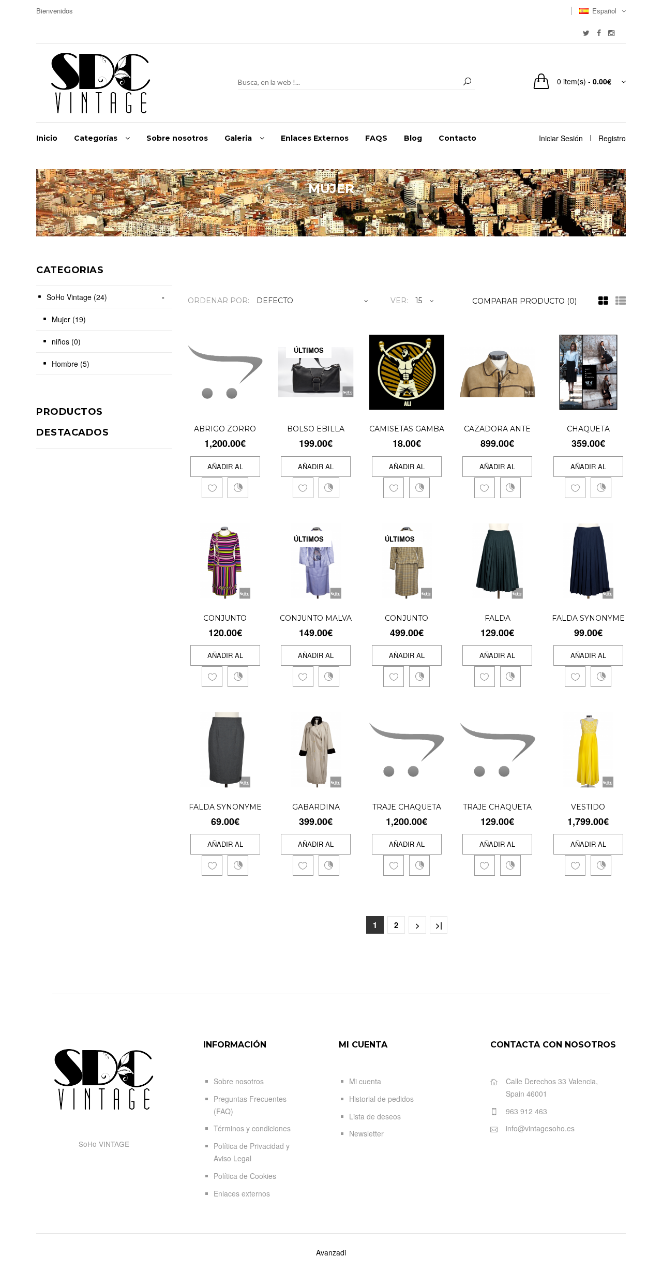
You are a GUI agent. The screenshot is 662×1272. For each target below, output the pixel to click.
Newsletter (366, 1133)
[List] (618, 301)
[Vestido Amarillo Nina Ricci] (616, 778)
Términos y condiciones (252, 1128)
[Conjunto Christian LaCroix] (253, 589)
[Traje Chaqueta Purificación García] (525, 778)
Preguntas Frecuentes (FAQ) (250, 1105)
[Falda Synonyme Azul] (616, 589)
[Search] (467, 81)
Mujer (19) (69, 319)
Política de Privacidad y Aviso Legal (252, 1152)
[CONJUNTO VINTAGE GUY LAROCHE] (435, 589)
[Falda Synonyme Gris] (253, 778)
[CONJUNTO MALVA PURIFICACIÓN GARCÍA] (344, 589)
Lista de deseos (375, 1116)
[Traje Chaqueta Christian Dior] (435, 778)
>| (438, 925)
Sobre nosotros (239, 1081)
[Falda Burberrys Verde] (525, 589)
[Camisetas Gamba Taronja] (435, 400)
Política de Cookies (245, 1176)
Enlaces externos (242, 1193)
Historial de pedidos (381, 1099)
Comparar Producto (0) (524, 301)
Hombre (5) (70, 363)
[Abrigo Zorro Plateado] (253, 400)
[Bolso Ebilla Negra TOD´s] (344, 400)
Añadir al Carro (225, 469)
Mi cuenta (365, 1081)
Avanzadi (331, 1252)
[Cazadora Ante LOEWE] (525, 400)
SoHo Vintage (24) (77, 297)
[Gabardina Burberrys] (344, 778)
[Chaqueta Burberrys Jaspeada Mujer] (616, 400)
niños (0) (66, 341)
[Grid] (600, 301)
